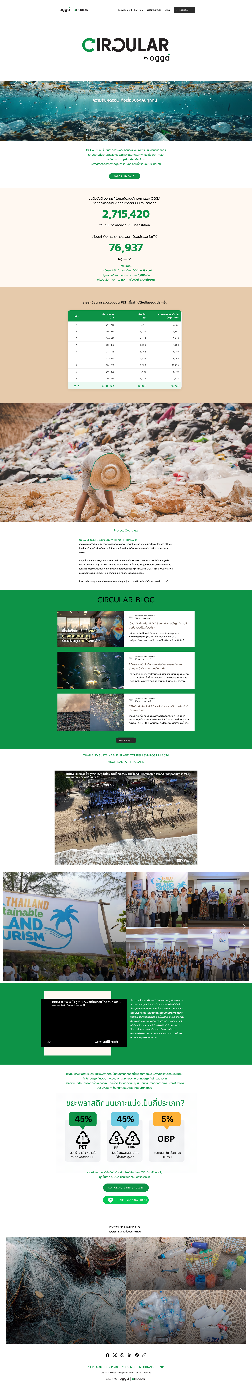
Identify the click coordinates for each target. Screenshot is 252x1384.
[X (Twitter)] (115, 1355)
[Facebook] (107, 1355)
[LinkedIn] (129, 1355)
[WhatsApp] (122, 1355)
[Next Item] (244, 927)
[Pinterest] (137, 1355)
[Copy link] (144, 1355)
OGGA (115, 1177)
